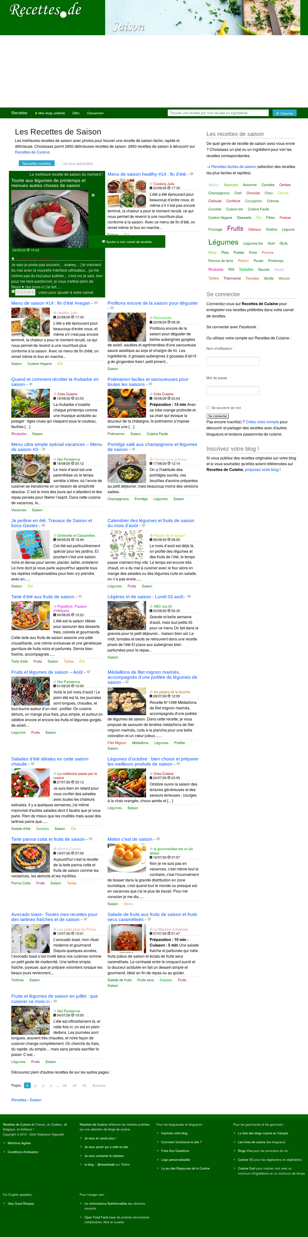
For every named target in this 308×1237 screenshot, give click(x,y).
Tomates (252, 278)
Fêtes (270, 217)
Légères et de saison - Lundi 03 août (145, 596)
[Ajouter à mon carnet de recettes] (191, 174)
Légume (288, 229)
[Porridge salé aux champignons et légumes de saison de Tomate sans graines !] (127, 468)
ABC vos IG (163, 606)
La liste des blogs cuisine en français (263, 1133)
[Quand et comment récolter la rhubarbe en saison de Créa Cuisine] (30, 403)
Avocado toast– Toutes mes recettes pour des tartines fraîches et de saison (54, 917)
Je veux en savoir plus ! (100, 1138)
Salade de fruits (120, 979)
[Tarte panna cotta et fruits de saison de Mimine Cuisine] (30, 857)
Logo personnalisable (175, 1159)
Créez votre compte (262, 421)
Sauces (264, 269)
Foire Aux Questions (175, 1150)
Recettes (19, 113)
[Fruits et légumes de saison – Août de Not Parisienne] (30, 690)
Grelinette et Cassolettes (76, 535)
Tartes (69, 661)
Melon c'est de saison (130, 839)
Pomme (268, 252)
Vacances (18, 509)
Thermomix (232, 278)
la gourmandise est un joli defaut (171, 850)
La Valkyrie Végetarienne (34, 258)
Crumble (214, 209)
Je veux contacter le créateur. (104, 1155)
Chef (238, 192)
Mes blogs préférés (51, 113)
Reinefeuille (163, 317)
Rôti (231, 269)
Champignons (118, 498)
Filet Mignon (117, 742)
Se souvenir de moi (226, 407)
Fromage (215, 229)
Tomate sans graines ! (171, 459)
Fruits (132, 585)
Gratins (271, 229)
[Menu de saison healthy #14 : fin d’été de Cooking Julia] (127, 192)
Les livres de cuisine (251, 1142)
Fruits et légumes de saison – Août (47, 672)
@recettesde (106, 1164)
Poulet (258, 260)
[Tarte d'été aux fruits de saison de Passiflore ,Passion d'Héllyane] (30, 615)
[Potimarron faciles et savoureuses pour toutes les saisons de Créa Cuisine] (127, 403)
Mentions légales (19, 1143)
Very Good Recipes (21, 1203)
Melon (128, 903)
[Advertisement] (154, 71)
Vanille (269, 278)
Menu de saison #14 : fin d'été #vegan (50, 303)
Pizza (212, 252)
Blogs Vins (245, 1150)
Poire (253, 252)
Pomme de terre (220, 260)
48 (65, 1085)
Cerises (285, 184)
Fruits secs (145, 979)
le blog (89, 1164)
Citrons (283, 192)
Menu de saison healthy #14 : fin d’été (147, 174)
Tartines (17, 979)
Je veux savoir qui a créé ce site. (106, 1146)
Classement (95, 113)
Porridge (141, 498)
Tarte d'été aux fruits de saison (42, 596)
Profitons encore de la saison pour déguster (153, 303)
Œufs (284, 243)
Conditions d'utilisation (23, 1152)
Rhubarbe (18, 433)
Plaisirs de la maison (169, 535)
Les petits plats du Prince (77, 929)
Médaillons (140, 742)
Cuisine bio (234, 209)
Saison (113, 234)
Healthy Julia (67, 312)
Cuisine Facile (157, 433)
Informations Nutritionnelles (108, 1203)
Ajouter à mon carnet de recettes (128, 241)
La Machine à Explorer (171, 929)
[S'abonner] (12, 258)
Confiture (233, 200)
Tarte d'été (19, 661)
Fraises (285, 217)
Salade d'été (21, 828)
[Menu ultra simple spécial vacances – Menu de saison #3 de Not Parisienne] (30, 468)
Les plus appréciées (77, 163)
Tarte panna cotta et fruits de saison (48, 839)
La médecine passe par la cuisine (75, 775)
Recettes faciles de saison (233, 166)
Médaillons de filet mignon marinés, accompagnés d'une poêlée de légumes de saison (152, 677)
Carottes (268, 184)
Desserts (244, 217)
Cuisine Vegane (40, 363)
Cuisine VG (245, 1159)
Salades (42, 828)
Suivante (99, 1085)
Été (126, 234)
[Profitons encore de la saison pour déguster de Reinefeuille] (127, 326)
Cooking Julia (164, 183)
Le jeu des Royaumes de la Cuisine (185, 1168)
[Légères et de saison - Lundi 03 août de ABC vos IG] (127, 615)
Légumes (161, 498)
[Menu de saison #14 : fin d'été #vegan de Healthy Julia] (30, 321)
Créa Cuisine (67, 393)
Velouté (284, 278)
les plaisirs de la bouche (172, 691)
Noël (271, 243)
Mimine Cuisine (69, 848)
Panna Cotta (21, 882)
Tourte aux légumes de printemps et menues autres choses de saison (48, 183)
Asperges (231, 184)
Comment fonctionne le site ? (181, 1142)
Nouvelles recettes (37, 163)
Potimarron (116, 433)
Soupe (279, 269)
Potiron (243, 260)
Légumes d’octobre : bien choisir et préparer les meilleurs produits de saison (153, 761)
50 (84, 1085)
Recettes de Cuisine (32, 152)
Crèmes (273, 200)
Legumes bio (253, 243)
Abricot (213, 184)
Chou (269, 192)
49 (75, 1085)
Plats (225, 252)
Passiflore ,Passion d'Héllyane (70, 608)
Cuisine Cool (246, 1168)
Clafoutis (215, 200)
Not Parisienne (69, 459)
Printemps (275, 260)
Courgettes (253, 200)
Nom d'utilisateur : (220, 348)
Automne (250, 184)
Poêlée (179, 742)
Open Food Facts (96, 1217)
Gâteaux (254, 229)
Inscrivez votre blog (174, 1133)
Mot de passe (216, 377)
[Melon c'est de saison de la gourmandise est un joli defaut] (127, 857)
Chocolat (253, 192)
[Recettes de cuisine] (46, 10)
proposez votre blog (262, 469)
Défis (76, 113)
